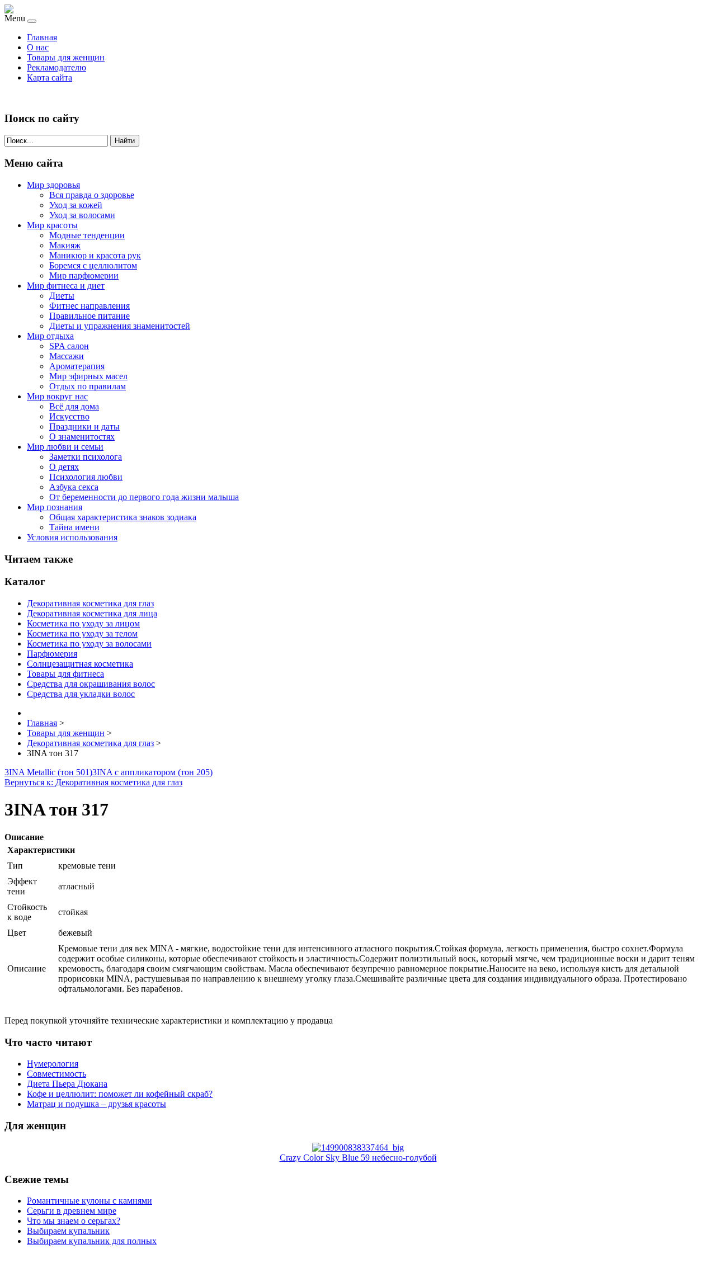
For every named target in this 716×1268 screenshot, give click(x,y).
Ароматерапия (77, 366)
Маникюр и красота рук (95, 255)
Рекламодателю (56, 67)
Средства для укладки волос (81, 694)
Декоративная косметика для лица (92, 613)
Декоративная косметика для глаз (90, 603)
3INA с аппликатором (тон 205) (152, 772)
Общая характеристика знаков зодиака (122, 517)
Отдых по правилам (87, 386)
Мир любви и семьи (65, 446)
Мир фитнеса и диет (66, 285)
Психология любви (86, 477)
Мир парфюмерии (84, 275)
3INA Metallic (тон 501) (48, 772)
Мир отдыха (50, 336)
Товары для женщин (66, 57)
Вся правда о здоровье (91, 195)
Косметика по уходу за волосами (89, 643)
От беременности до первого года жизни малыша (144, 497)
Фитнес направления (89, 305)
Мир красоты (52, 225)
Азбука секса (73, 487)
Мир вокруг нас (57, 396)
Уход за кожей (75, 205)
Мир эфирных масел (88, 376)
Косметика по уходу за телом (82, 633)
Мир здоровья (53, 185)
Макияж (65, 245)
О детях (64, 467)
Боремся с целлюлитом (93, 265)
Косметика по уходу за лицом (83, 623)
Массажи (66, 356)
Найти (125, 140)
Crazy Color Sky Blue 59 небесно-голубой (358, 1157)
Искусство (69, 416)
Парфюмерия (52, 653)
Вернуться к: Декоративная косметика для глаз (93, 782)
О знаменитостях (82, 436)
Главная (42, 37)
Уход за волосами (82, 215)
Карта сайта (49, 77)
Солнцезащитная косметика (80, 663)
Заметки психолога (85, 456)
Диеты (61, 295)
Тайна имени (74, 527)
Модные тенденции (87, 235)
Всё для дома (74, 406)
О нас (38, 47)
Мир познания (54, 507)
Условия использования (72, 537)
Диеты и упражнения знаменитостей (119, 326)
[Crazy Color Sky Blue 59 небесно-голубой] (358, 1147)
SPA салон (69, 346)
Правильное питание (89, 315)
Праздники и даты (84, 426)
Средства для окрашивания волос (91, 684)
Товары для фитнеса (65, 673)
